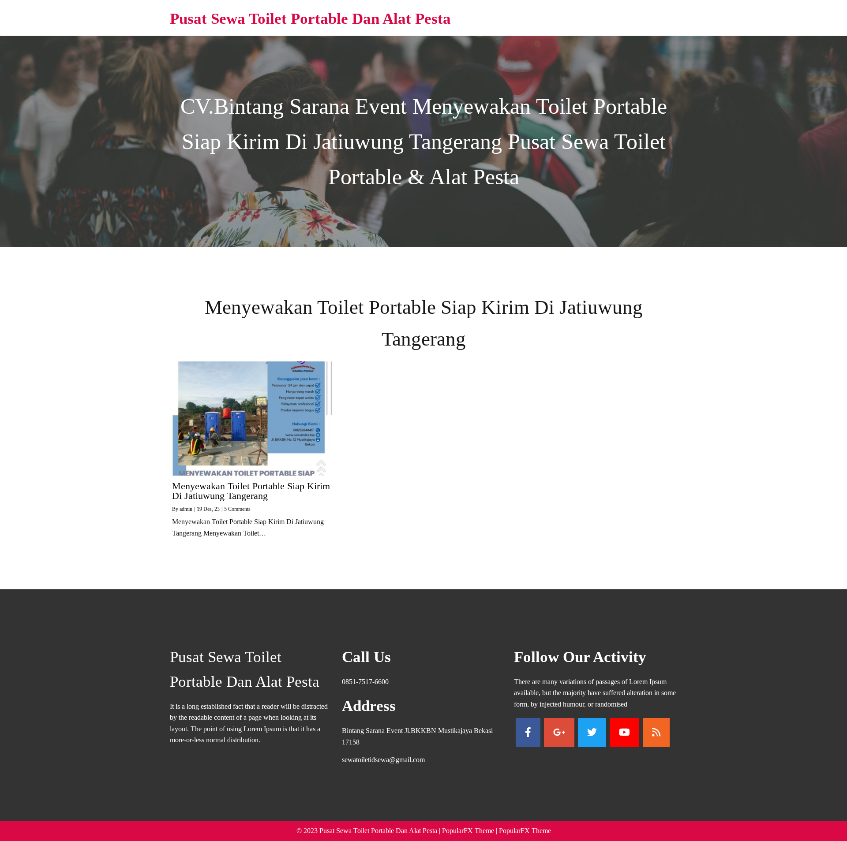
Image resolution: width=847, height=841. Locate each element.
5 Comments (237, 509)
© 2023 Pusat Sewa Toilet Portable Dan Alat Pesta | (369, 830)
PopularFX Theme (468, 830)
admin (186, 509)
